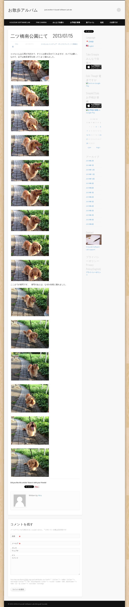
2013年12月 (90, 170)
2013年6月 (90, 197)
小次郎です (114, 22)
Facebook (108, 10)
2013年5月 (90, 201)
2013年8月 (90, 188)
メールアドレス (16, 545)
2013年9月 (90, 183)
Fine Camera (41, 22)
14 (87, 135)
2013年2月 (90, 215)
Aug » (98, 147)
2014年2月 (90, 161)
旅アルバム (90, 22)
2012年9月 (90, 219)
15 (89, 135)
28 (87, 143)
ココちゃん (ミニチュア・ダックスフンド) (55, 44)
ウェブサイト (15, 552)
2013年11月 (90, 174)
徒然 (102, 22)
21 (87, 139)
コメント (15, 558)
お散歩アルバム (23, 10)
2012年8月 (90, 224)
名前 (16, 536)
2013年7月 (90, 192)
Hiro (16, 44)
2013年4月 (90, 206)
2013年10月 (90, 179)
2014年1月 (90, 165)
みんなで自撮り (58, 22)
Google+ (114, 10)
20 (100, 135)
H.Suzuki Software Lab (20, 22)
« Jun (89, 147)
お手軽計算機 (75, 22)
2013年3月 (90, 210)
